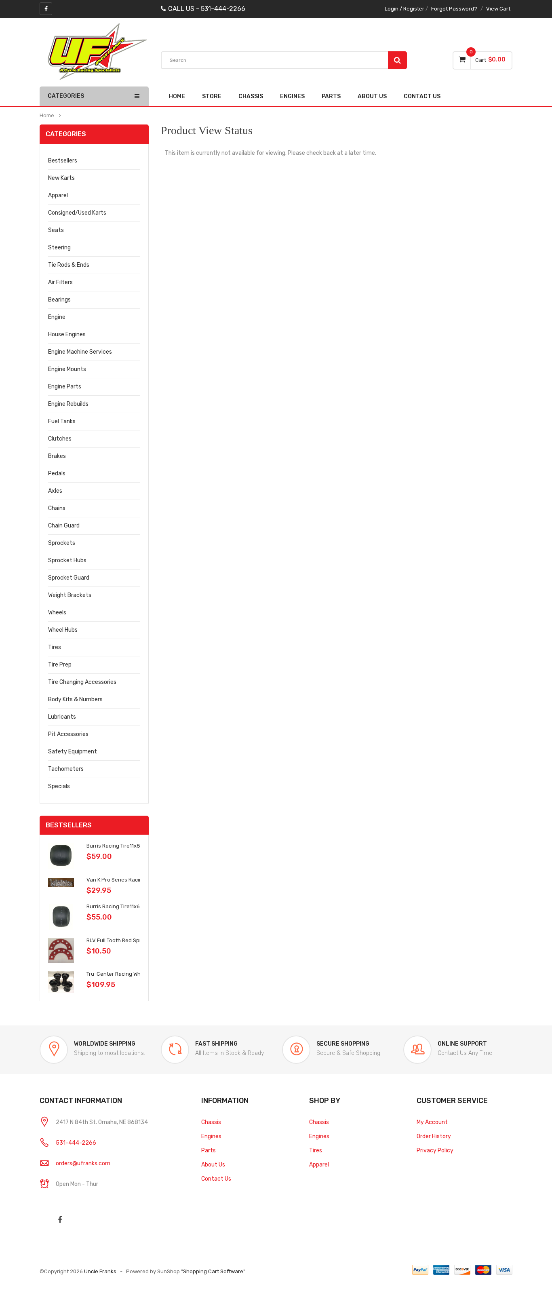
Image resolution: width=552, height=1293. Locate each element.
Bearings (59, 299)
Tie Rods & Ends (68, 265)
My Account (432, 1122)
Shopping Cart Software (213, 1271)
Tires (54, 647)
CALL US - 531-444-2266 (206, 9)
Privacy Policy (435, 1150)
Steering (59, 247)
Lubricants (62, 716)
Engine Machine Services (80, 351)
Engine (56, 317)
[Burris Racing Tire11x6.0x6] (61, 916)
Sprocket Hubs (67, 560)
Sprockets (61, 543)
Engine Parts (64, 386)
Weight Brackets (69, 595)
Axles (55, 490)
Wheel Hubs (63, 629)
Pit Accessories (68, 734)
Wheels (57, 612)
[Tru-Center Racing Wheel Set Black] (61, 981)
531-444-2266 (76, 1142)
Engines (211, 1136)
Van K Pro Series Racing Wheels (125, 880)
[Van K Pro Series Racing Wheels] (61, 882)
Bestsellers (62, 160)
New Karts (61, 178)
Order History (434, 1136)
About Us (213, 1164)
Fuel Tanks (62, 421)
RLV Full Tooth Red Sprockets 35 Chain (134, 940)
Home (177, 96)
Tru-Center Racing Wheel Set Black (129, 974)
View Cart (498, 9)
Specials (59, 786)
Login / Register (404, 9)
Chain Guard (64, 525)
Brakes (57, 456)
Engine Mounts (67, 369)
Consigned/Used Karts (77, 212)
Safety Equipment (72, 751)
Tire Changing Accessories (82, 682)
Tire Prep (60, 664)
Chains (56, 508)
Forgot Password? (454, 9)
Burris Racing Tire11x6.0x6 (118, 906)
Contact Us (216, 1178)
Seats (56, 230)
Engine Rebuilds (68, 404)
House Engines (67, 334)
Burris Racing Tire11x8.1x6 (117, 846)
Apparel (58, 195)
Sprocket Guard (68, 577)
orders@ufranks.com (83, 1163)
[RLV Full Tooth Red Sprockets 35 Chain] (61, 950)
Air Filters (60, 282)
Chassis (211, 1122)
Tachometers (66, 769)
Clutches (60, 438)
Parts (208, 1150)
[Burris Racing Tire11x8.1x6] (61, 855)
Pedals (56, 473)
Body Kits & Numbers (75, 699)
